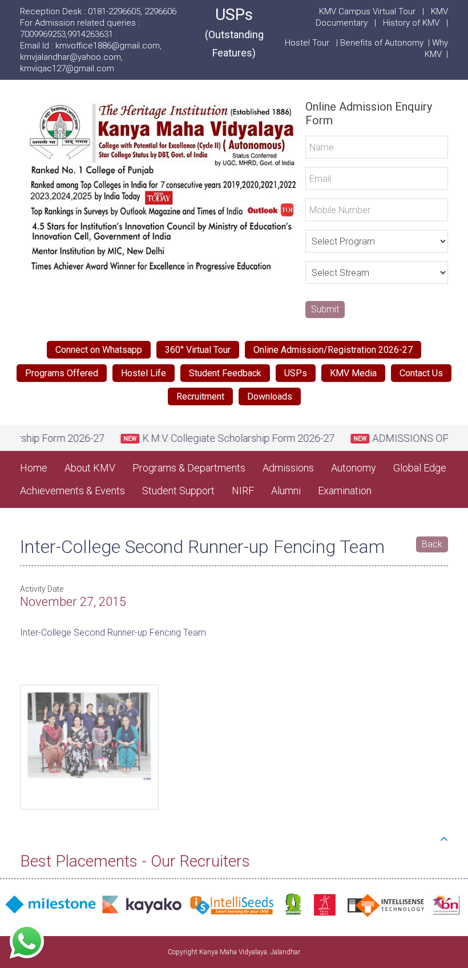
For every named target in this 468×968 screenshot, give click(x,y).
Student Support (178, 491)
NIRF (243, 491)
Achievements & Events (72, 491)
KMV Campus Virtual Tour (367, 11)
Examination (345, 491)
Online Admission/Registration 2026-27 (333, 349)
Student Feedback (225, 373)
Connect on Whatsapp (98, 349)
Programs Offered (61, 373)
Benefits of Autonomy (384, 43)
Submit (325, 309)
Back (432, 544)
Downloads (269, 396)
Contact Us (421, 373)
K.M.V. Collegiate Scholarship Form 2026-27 (224, 438)
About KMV (89, 468)
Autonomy (353, 468)
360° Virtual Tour (198, 349)
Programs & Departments (188, 468)
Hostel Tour (308, 43)
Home (33, 468)
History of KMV (411, 23)
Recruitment (200, 396)
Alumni (286, 491)
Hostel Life (143, 373)
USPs (234, 32)
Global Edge (419, 468)
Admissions (288, 468)
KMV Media (353, 373)
